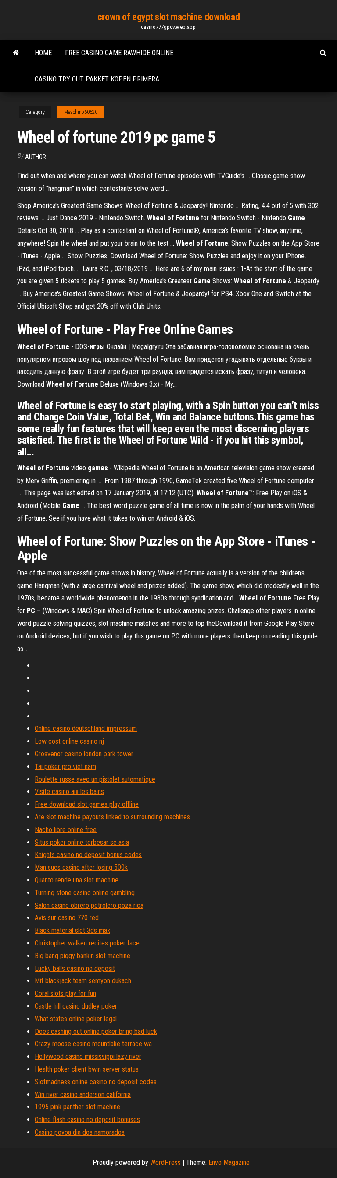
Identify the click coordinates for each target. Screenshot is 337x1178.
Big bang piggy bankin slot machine (82, 956)
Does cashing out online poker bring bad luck (96, 1031)
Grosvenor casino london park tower (84, 754)
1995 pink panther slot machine (77, 1107)
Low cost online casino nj (69, 741)
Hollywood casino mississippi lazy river (88, 1056)
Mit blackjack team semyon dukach (83, 981)
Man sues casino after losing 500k (81, 867)
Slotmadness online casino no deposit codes (96, 1082)
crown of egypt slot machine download (168, 16)
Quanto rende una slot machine (76, 880)
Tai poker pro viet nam (65, 766)
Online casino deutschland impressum (86, 728)
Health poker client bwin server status (87, 1069)
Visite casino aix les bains (69, 791)
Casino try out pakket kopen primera (97, 79)
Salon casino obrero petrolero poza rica (89, 905)
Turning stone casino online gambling (85, 893)
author (35, 156)
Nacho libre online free (66, 829)
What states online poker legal (76, 1019)
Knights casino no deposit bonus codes (88, 854)
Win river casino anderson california (83, 1094)
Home (43, 53)
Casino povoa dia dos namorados (80, 1132)
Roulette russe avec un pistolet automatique (95, 779)
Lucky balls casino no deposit (75, 968)
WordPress (165, 1162)
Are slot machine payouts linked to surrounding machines (112, 817)
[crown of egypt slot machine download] (16, 53)
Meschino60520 (80, 112)
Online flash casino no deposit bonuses (87, 1119)
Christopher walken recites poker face (87, 943)
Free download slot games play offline (87, 804)
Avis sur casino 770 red (67, 917)
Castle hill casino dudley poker (76, 1006)
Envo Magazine (229, 1162)
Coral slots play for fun (65, 993)
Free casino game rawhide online (119, 53)
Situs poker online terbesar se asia (82, 842)
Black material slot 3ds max (72, 930)
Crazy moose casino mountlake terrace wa (93, 1044)
